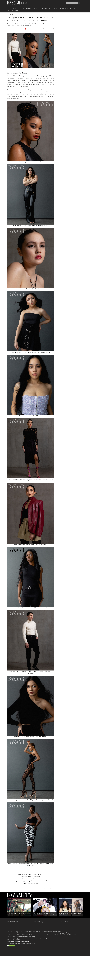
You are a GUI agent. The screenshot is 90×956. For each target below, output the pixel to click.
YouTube (26, 3)
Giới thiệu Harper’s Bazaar (14, 921)
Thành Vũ (13, 29)
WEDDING (72, 8)
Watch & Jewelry (25, 8)
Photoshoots (45, 8)
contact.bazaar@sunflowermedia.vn (19, 941)
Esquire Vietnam (65, 921)
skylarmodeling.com (13, 98)
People (55, 8)
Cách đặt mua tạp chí (12, 923)
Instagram (24, 3)
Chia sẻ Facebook (53, 29)
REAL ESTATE (15, 10)
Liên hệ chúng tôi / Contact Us (42, 923)
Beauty (36, 8)
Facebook (21, 3)
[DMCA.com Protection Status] (11, 945)
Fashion (14, 8)
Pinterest (51, 29)
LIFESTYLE (63, 8)
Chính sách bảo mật (39, 921)
